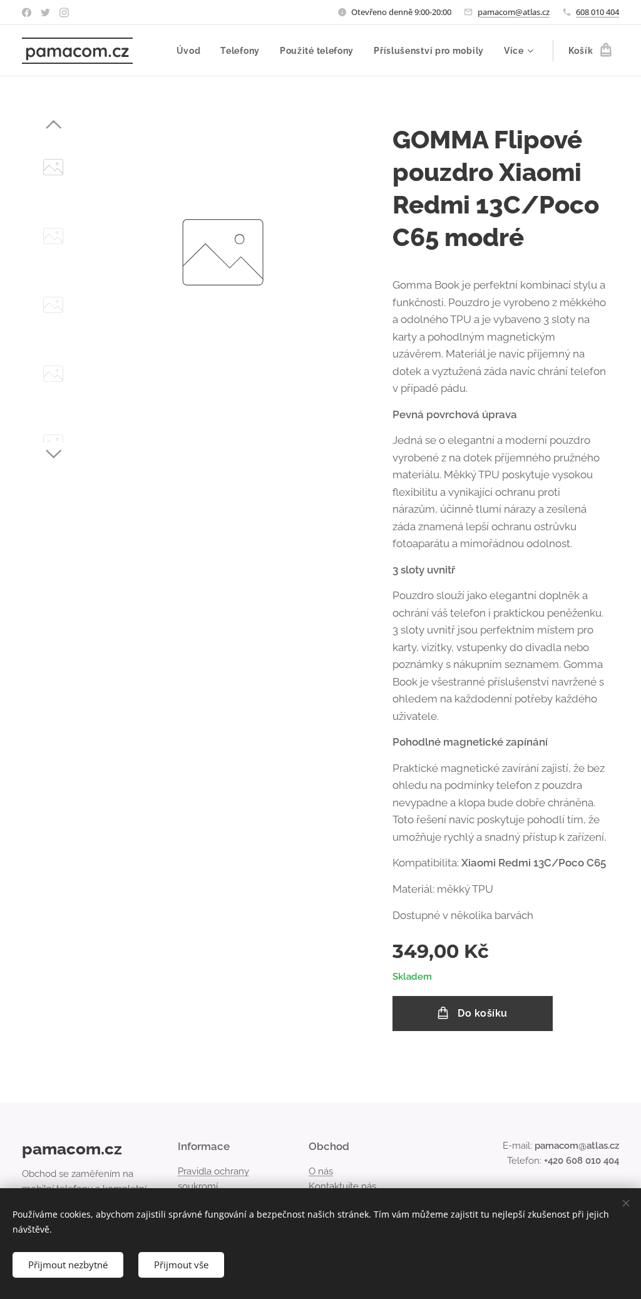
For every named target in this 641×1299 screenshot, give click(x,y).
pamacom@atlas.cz (514, 12)
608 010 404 (597, 12)
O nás (321, 1171)
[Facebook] (26, 12)
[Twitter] (45, 12)
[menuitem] (192, 50)
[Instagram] (64, 12)
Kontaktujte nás (342, 1186)
